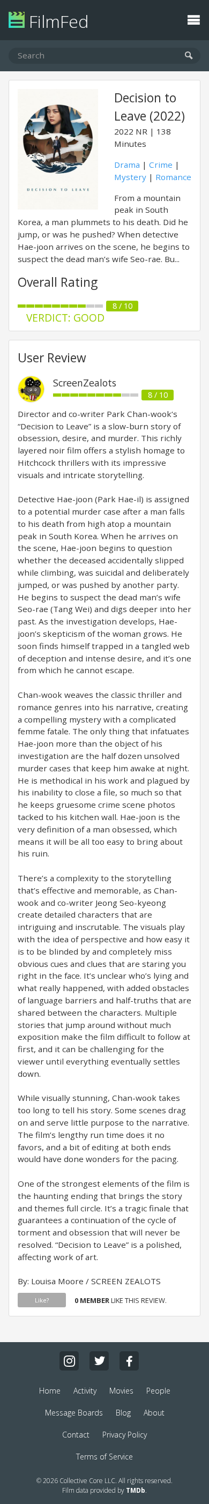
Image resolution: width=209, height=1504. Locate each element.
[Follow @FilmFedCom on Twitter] (99, 1361)
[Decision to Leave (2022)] (58, 206)
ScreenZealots (84, 382)
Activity (84, 1391)
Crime (161, 164)
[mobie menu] (193, 19)
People (158, 1391)
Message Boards (74, 1413)
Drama (127, 164)
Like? (42, 1300)
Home (50, 1391)
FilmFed (56, 21)
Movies (121, 1391)
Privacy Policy (124, 1434)
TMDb (135, 1490)
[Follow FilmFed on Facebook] (129, 1361)
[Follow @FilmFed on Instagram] (69, 1361)
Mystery (130, 177)
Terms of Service (104, 1456)
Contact (75, 1434)
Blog (123, 1413)
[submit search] (189, 56)
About (154, 1413)
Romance (173, 177)
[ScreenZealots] (31, 399)
